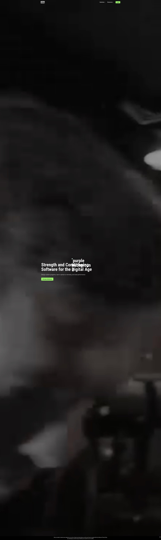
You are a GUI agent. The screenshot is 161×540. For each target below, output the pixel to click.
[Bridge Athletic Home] (43, 2)
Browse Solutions (47, 279)
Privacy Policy (104, 537)
